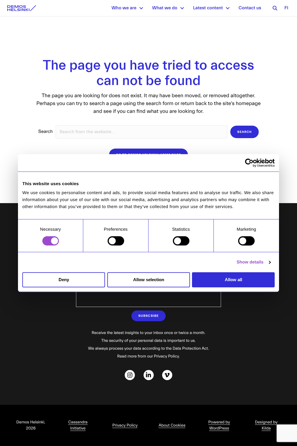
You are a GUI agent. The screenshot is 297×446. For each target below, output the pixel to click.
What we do (164, 8)
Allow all (233, 279)
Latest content (208, 8)
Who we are (123, 8)
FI (286, 8)
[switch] (116, 240)
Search (45, 131)
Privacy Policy (124, 425)
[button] (141, 8)
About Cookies (172, 425)
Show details (250, 262)
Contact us (249, 8)
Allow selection (148, 279)
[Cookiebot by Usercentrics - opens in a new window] (249, 162)
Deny (64, 279)
